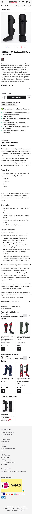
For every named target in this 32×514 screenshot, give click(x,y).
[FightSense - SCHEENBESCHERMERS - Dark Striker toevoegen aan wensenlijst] (29, 97)
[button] (2, 2)
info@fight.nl (21, 510)
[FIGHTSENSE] (2, 60)
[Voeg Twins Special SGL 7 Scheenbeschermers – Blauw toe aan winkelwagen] (3, 391)
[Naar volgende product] (29, 9)
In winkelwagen (16, 97)
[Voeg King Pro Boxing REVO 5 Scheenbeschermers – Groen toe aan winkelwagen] (19, 349)
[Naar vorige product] (25, 9)
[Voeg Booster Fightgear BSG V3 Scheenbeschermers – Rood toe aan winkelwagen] (19, 391)
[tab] (16, 140)
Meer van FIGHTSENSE (7, 306)
